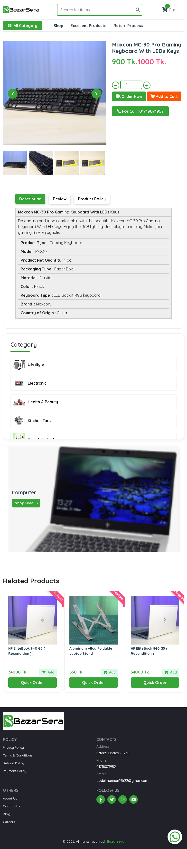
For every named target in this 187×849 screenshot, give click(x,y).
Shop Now (24, 503)
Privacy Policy (13, 747)
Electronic (37, 383)
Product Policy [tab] (92, 198)
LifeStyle (36, 364)
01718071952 (106, 767)
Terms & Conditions (17, 755)
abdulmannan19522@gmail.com (122, 780)
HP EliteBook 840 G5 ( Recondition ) (26, 651)
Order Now (131, 96)
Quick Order (32, 682)
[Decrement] (115, 85)
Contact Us (11, 806)
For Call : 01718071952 (142, 111)
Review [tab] (59, 198)
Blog (6, 814)
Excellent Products (88, 25)
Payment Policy (14, 771)
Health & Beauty (43, 401)
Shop (58, 25)
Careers (9, 822)
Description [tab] (30, 198)
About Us (10, 798)
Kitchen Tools (40, 420)
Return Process (128, 25)
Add (50, 672)
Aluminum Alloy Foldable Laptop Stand (90, 651)
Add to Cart (166, 96)
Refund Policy (13, 763)
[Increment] (146, 85)
